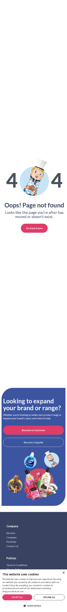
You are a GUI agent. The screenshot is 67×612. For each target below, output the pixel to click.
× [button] (63, 573)
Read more (30, 591)
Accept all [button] (17, 597)
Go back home (34, 228)
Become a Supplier (33, 442)
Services (10, 533)
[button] (33, 606)
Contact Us (12, 546)
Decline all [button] (49, 597)
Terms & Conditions (16, 565)
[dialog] (33, 590)
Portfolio (11, 541)
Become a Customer (33, 430)
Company (11, 537)
